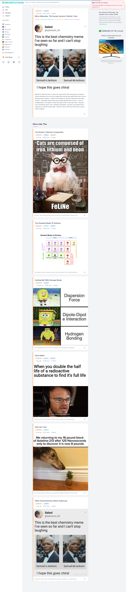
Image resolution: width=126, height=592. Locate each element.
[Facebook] (19, 62)
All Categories (9, 52)
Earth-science (9, 42)
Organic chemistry (69, 19)
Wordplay (77, 19)
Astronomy (8, 29)
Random (8, 13)
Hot (6, 10)
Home (7, 7)
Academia (7, 24)
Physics (46, 226)
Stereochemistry (59, 19)
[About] (3, 62)
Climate (7, 37)
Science (46, 10)
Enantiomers (44, 19)
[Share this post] (84, 114)
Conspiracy (8, 39)
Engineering (8, 44)
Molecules (51, 19)
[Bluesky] (13, 62)
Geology (7, 49)
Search (7, 16)
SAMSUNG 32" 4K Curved (112, 31)
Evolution (7, 47)
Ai (5, 27)
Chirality (38, 19)
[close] (122, 2)
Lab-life (53, 135)
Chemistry (7, 34)
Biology (7, 32)
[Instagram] (8, 62)
